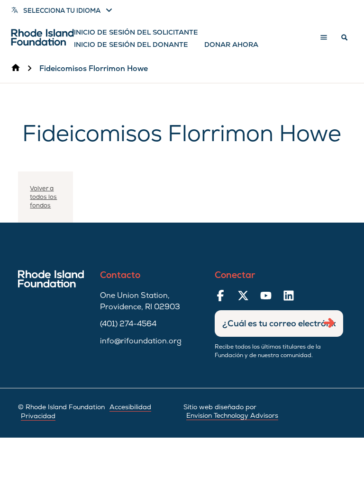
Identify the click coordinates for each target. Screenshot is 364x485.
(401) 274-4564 (128, 324)
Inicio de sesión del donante (131, 44)
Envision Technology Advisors (232, 415)
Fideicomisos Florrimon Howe (93, 68)
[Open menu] (323, 37)
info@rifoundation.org (141, 341)
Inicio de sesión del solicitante (136, 32)
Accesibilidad (130, 407)
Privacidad (38, 416)
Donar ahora (231, 44)
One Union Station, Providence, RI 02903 (140, 301)
